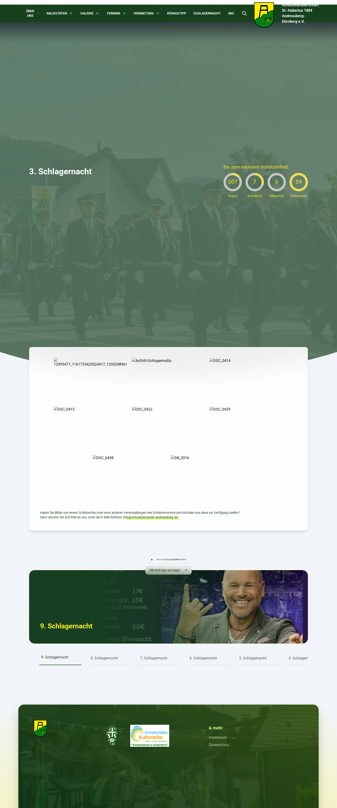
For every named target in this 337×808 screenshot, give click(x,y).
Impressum (218, 737)
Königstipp (176, 13)
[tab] (60, 654)
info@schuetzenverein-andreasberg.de (150, 517)
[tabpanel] (66, 626)
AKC (231, 13)
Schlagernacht (207, 13)
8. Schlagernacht (66, 626)
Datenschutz (219, 745)
